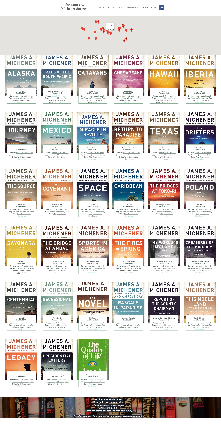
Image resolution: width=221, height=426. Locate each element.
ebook (90, 323)
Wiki (19, 100)
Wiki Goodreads (24, 270)
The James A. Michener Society (74, 6)
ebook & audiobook (24, 96)
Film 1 (158, 102)
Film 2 (57, 102)
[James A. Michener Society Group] (161, 7)
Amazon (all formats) (21, 98)
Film (90, 102)
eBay (32, 98)
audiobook (99, 323)
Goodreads (26, 100)
